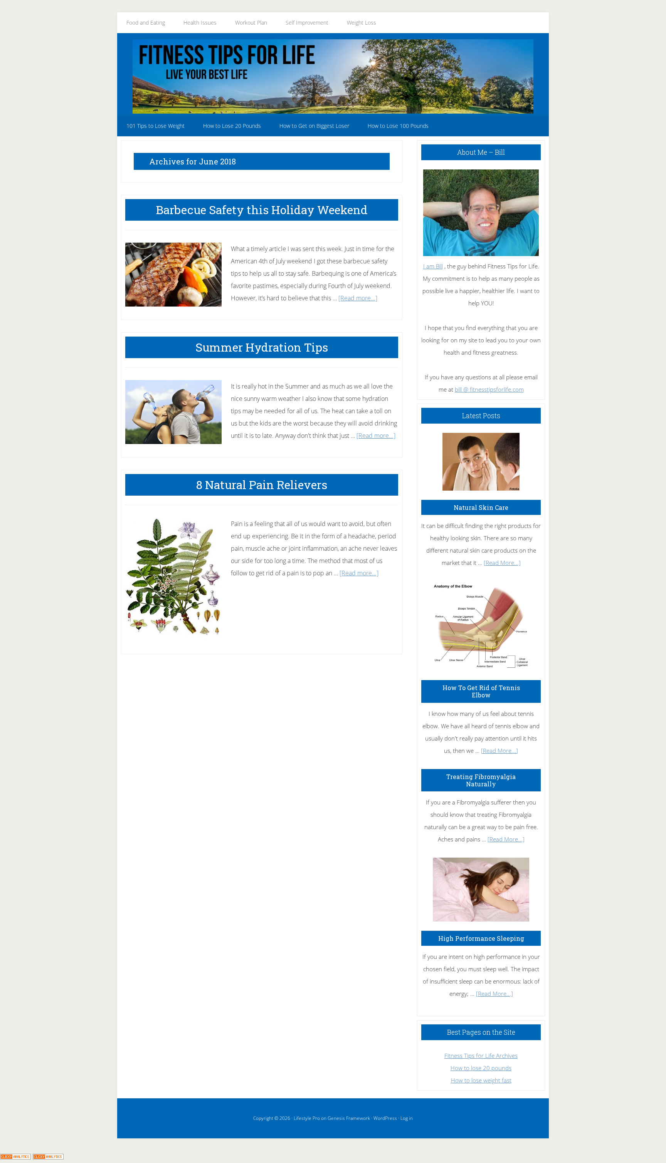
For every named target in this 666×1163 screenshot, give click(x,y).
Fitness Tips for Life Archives (481, 1055)
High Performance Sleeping (481, 938)
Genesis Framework (349, 1118)
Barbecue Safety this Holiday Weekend (262, 209)
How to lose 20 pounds (481, 1068)
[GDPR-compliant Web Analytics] (15, 1156)
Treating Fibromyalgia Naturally (481, 780)
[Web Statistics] (48, 1156)
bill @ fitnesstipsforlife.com (489, 389)
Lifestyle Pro (307, 1118)
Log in (406, 1118)
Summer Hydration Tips (261, 347)
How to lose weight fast (481, 1080)
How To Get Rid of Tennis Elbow (481, 691)
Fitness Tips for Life (333, 76)
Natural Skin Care (481, 507)
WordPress (385, 1118)
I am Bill (433, 266)
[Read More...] (502, 562)
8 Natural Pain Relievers (261, 484)
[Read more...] (357, 298)
